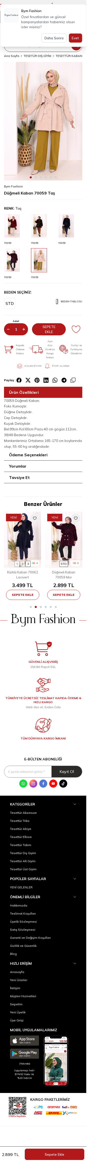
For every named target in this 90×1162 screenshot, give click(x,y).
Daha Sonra (54, 38)
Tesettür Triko (20, 821)
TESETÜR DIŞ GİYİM (37, 56)
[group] (43, 121)
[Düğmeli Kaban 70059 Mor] (63, 540)
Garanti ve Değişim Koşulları (30, 938)
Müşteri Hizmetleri (23, 996)
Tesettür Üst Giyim (23, 869)
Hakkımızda (18, 905)
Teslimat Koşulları (23, 913)
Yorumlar (17, 466)
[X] (28, 380)
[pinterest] (37, 380)
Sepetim (16, 1004)
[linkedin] (46, 380)
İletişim (15, 988)
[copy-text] (73, 380)
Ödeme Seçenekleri (28, 454)
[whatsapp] (55, 380)
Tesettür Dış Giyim (23, 853)
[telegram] (64, 380)
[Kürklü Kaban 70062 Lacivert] (22, 540)
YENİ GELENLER (21, 887)
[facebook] (19, 380)
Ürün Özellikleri (24, 392)
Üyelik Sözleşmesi (23, 921)
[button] (31, 177)
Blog (13, 954)
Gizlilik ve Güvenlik (23, 946)
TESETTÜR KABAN (69, 56)
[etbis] (17, 1106)
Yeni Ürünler (18, 980)
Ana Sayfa (11, 56)
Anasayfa (17, 972)
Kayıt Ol (67, 771)
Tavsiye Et (19, 477)
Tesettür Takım (20, 845)
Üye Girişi (17, 1020)
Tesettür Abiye (20, 829)
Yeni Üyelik (18, 1012)
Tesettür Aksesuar (23, 813)
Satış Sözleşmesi (22, 929)
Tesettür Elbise (21, 837)
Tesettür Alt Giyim (23, 861)
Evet (75, 38)
